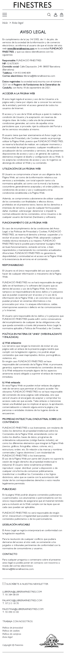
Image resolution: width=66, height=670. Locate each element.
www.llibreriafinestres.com (20, 48)
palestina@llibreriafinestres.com (22, 609)
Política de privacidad (12, 627)
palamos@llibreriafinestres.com (22, 600)
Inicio (5, 22)
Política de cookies (11, 630)
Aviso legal (17, 22)
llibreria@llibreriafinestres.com (22, 592)
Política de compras (11, 634)
